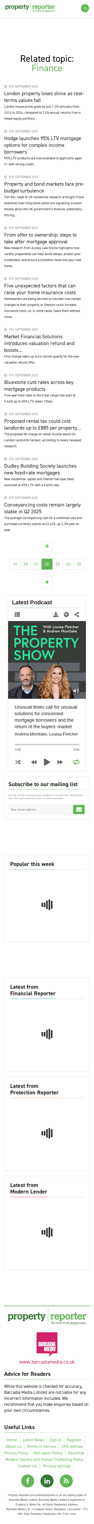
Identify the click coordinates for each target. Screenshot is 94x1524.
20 (26, 564)
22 (47, 564)
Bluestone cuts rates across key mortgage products (38, 385)
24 (68, 564)
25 (79, 564)
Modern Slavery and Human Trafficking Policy (44, 1459)
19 (15, 564)
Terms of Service (41, 1446)
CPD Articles (72, 1446)
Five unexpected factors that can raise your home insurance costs (40, 289)
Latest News (33, 1440)
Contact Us (27, 1466)
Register (74, 1440)
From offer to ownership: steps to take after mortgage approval (40, 238)
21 (36, 564)
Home (12, 1440)
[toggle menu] (85, 8)
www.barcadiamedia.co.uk (47, 1362)
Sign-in (55, 1440)
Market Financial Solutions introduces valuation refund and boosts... (39, 343)
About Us (13, 1446)
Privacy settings (57, 1466)
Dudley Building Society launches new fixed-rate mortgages (40, 469)
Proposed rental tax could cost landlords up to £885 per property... (42, 424)
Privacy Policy (16, 1453)
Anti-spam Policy (48, 1453)
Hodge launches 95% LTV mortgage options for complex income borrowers (42, 145)
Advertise (76, 1453)
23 (58, 564)
